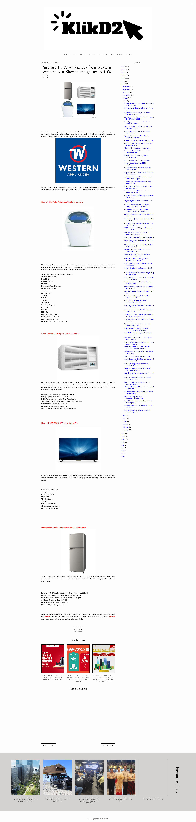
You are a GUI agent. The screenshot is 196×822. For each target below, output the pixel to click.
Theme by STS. (103, 819)
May (124, 418)
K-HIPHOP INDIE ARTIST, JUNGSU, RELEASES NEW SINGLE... (136, 329)
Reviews (92, 54)
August (125, 98)
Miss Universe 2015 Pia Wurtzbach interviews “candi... (136, 192)
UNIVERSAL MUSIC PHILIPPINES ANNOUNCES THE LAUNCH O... (136, 210)
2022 (123, 78)
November (126, 89)
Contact (120, 54)
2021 (122, 81)
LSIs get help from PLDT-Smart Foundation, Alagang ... (136, 233)
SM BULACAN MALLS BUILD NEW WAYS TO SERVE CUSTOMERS (138, 315)
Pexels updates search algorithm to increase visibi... (137, 383)
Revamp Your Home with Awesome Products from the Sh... (137, 255)
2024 (123, 72)
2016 (122, 442)
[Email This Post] (81, 629)
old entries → (108, 745)
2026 (123, 67)
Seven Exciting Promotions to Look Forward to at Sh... (137, 369)
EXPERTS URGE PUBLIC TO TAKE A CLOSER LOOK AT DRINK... (137, 348)
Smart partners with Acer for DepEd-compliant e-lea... (137, 123)
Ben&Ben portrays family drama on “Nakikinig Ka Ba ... (136, 250)
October (125, 92)
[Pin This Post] (79, 629)
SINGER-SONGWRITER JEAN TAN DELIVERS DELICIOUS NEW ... (136, 206)
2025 (123, 69)
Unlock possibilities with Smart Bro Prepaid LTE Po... (137, 297)
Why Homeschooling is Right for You (137, 356)
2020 (123, 84)
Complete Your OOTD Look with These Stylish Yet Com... (138, 152)
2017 (122, 439)
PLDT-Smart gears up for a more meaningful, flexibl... (136, 364)
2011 (122, 456)
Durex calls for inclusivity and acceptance (139, 237)
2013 (122, 451)
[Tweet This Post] (74, 629)
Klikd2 (90, 819)
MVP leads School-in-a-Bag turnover (137, 160)
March (124, 424)
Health (112, 54)
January (125, 430)
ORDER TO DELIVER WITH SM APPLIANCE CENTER (135, 301)
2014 (122, 448)
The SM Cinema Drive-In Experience (137, 148)
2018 (122, 436)
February (125, 427)
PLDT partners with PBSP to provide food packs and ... (137, 378)
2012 (122, 453)
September (126, 95)
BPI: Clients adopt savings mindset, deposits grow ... (137, 411)
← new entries (48, 745)
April (124, 421)
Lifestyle (67, 54)
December (126, 86)
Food (75, 54)
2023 (123, 75)
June (124, 415)
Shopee (80, 631)
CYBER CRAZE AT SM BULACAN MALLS (138, 140)
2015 (122, 445)
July (124, 101)
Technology (102, 54)
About (128, 54)
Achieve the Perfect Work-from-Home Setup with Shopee (138, 178)
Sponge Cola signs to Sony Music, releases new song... (136, 137)
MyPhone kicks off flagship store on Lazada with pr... (137, 113)
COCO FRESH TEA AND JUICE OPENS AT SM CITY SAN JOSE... (139, 118)
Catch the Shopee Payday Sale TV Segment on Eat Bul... (136, 259)
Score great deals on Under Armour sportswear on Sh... (137, 324)
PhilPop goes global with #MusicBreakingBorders (133, 397)
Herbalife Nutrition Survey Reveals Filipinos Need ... (136, 156)
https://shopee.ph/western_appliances (58, 619)
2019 (122, 433)
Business (83, 54)
